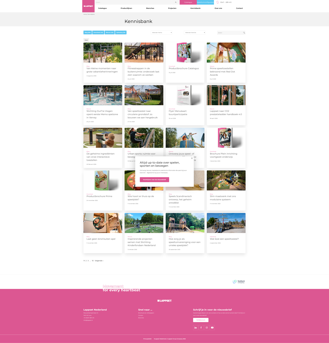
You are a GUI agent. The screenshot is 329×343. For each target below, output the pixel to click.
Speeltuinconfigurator (205, 2)
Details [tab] (164, 159)
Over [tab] (181, 159)
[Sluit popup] (192, 158)
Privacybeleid (147, 338)
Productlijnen (126, 8)
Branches (150, 8)
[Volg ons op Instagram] (206, 327)
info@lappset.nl (88, 320)
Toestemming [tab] (147, 159)
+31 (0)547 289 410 (88, 318)
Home (85, 14)
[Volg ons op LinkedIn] (195, 327)
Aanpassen (163, 185)
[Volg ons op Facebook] (201, 327)
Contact (239, 8)
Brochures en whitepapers (146, 313)
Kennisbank (195, 8)
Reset (86, 40)
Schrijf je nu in (200, 320)
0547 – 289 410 (225, 2)
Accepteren (180, 185)
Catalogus (188, 2)
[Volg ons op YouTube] (212, 327)
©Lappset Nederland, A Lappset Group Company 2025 (170, 338)
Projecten (172, 8)
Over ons (218, 8)
